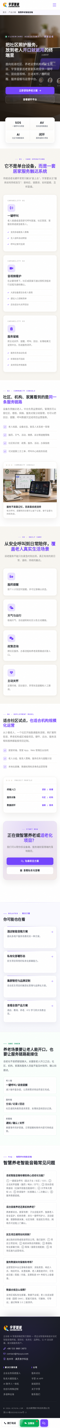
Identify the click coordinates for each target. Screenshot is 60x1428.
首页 (4, 12)
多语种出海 (8, 1394)
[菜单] (54, 5)
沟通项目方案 (32, 861)
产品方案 (12, 12)
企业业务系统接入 (12, 1373)
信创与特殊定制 (10, 1389)
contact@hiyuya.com (18, 1354)
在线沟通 (44, 1423)
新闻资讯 (36, 1384)
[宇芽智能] (12, 5)
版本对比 (36, 1373)
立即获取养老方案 (28, 90)
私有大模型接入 (10, 1378)
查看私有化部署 (32, 870)
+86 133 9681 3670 (16, 1348)
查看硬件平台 (30, 99)
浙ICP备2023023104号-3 (14, 1412)
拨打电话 (11, 1423)
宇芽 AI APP (37, 1378)
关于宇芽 (36, 1389)
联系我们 (36, 1394)
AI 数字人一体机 (11, 1384)
